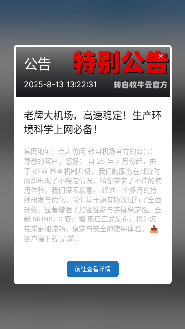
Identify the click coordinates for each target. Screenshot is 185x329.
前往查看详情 (93, 269)
